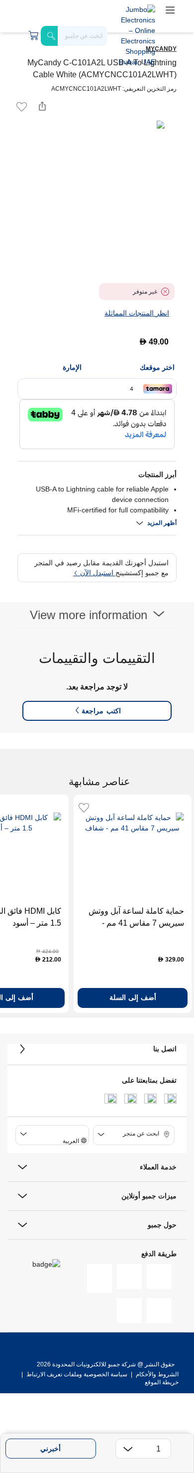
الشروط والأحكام (156, 1374)
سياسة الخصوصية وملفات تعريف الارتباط (76, 1374)
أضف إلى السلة (132, 997)
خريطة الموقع (162, 1382)
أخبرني (50, 1449)
